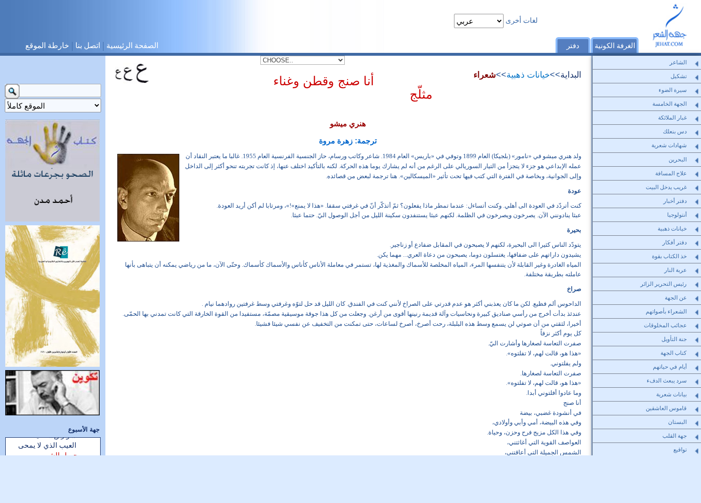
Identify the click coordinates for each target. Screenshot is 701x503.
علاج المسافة (671, 173)
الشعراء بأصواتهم (666, 311)
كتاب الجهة (673, 353)
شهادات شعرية (669, 145)
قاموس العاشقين (666, 408)
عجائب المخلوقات (665, 325)
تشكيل (678, 76)
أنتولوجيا (677, 214)
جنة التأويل (674, 339)
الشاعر (678, 62)
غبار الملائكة (672, 117)
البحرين (678, 159)
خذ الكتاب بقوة (669, 256)
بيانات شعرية (671, 394)
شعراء (485, 75)
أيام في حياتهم (670, 366)
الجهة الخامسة (669, 104)
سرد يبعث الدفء (667, 380)
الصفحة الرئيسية (132, 45)
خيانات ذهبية (528, 75)
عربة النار (675, 270)
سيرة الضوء (673, 90)
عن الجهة (676, 297)
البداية (570, 75)
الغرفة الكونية (615, 46)
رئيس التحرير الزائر (663, 284)
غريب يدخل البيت (666, 187)
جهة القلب (674, 436)
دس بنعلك (675, 131)
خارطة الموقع (47, 45)
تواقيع (680, 449)
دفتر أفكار (674, 242)
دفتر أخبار (675, 201)
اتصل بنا (87, 45)
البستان (677, 422)
